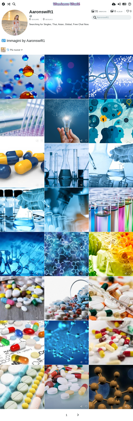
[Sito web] (30, 16)
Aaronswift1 (41, 11)
